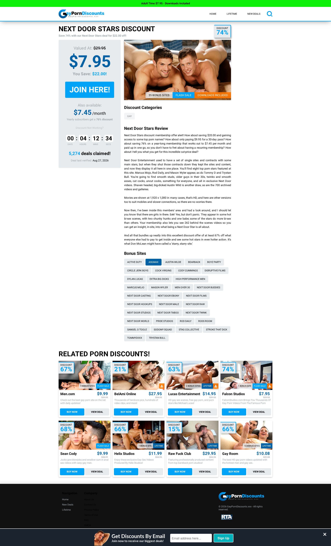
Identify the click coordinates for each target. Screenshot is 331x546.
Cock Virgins (163, 270)
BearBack (194, 262)
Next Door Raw (195, 304)
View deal (97, 411)
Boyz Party (214, 262)
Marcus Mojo (135, 287)
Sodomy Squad (163, 329)
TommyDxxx (134, 337)
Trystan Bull (157, 337)
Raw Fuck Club (179, 454)
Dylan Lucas (135, 279)
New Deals (253, 13)
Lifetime (232, 13)
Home (212, 13)
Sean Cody (68, 454)
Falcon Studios (233, 394)
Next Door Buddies (208, 287)
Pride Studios (164, 321)
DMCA (87, 525)
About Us (89, 499)
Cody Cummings (188, 270)
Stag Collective (189, 329)
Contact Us (90, 504)
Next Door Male (169, 304)
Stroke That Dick (216, 329)
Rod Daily (185, 321)
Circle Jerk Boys (137, 270)
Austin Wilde (173, 262)
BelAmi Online (125, 394)
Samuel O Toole (137, 329)
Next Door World (138, 321)
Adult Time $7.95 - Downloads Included (165, 3)
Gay (129, 116)
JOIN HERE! (89, 89)
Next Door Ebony (168, 295)
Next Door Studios (139, 312)
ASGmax (153, 262)
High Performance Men (190, 279)
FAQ (86, 520)
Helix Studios (124, 454)
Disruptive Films (215, 270)
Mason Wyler (159, 287)
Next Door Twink (196, 312)
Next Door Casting (139, 295)
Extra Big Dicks (159, 279)
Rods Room (205, 321)
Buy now (72, 411)
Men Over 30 (182, 287)
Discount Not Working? (90, 127)
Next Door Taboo (168, 312)
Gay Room (230, 454)
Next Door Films (196, 295)
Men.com (67, 394)
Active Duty (134, 262)
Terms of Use (91, 515)
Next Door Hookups (139, 304)
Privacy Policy (91, 509)
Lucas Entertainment (184, 394)
